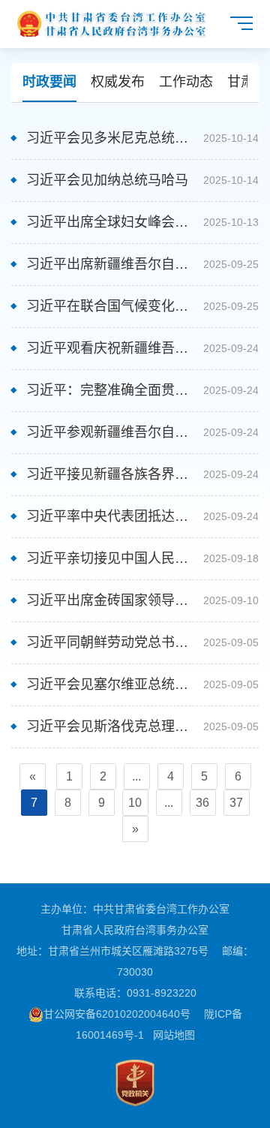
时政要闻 (49, 81)
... (136, 776)
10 (135, 802)
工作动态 (186, 81)
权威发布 (118, 81)
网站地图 (174, 1035)
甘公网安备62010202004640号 (117, 1014)
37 (236, 802)
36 (202, 802)
